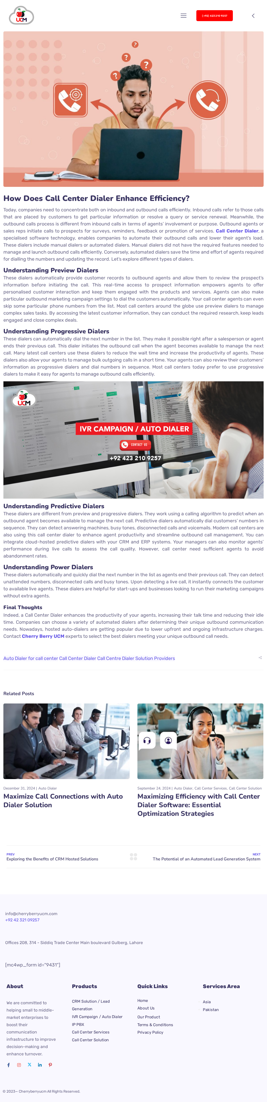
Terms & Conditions (155, 1024)
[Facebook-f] (9, 1065)
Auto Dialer (47, 788)
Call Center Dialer (77, 658)
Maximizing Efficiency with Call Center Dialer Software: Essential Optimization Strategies (198, 805)
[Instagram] (19, 1065)
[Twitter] (29, 1065)
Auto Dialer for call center (30, 658)
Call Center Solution (245, 788)
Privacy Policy (150, 1032)
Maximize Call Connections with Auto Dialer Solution (63, 801)
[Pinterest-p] (50, 1065)
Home (142, 1000)
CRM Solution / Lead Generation (91, 1005)
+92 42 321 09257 (22, 919)
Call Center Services (211, 788)
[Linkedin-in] (40, 1065)
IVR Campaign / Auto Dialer (97, 1016)
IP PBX (78, 1024)
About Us (146, 1008)
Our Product (148, 1017)
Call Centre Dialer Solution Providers (136, 658)
